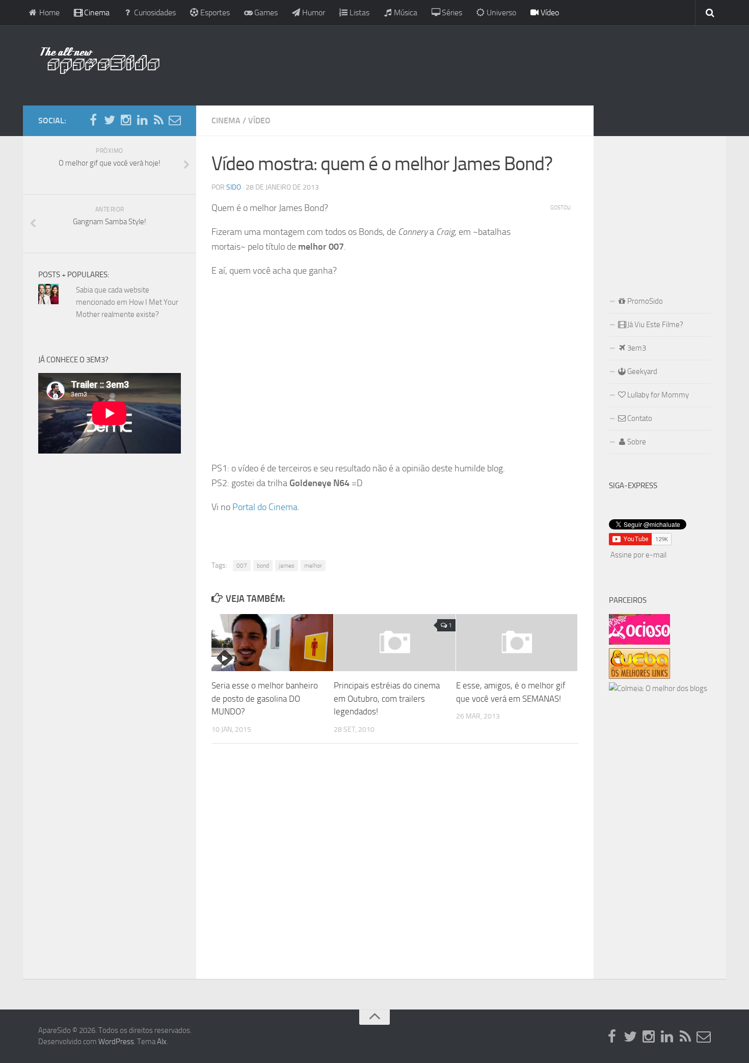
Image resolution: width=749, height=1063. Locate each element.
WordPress (116, 1041)
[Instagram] (126, 120)
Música (404, 12)
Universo (500, 12)
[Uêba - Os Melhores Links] (639, 676)
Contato (639, 418)
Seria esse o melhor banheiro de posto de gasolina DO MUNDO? (264, 698)
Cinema (96, 12)
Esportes (214, 12)
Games (265, 12)
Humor (312, 12)
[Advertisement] (440, 64)
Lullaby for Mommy (657, 395)
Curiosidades (154, 12)
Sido (233, 187)
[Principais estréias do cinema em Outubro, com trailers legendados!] (395, 642)
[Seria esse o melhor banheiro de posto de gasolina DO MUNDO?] (272, 642)
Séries (451, 12)
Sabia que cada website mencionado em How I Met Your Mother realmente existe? (127, 302)
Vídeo (549, 12)
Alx (162, 1041)
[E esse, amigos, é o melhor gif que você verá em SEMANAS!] (517, 642)
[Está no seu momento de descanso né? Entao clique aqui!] (639, 642)
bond (263, 565)
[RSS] (158, 120)
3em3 (636, 348)
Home (48, 12)
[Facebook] (93, 120)
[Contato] (175, 120)
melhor (313, 565)
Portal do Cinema (265, 507)
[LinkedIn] (142, 120)
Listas (358, 12)
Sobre (636, 441)
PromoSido (644, 301)
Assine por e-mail (638, 555)
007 (241, 565)
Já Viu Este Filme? (654, 324)
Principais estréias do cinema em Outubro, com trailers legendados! (387, 698)
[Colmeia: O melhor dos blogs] (658, 688)
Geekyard (641, 371)
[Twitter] (109, 120)
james (287, 565)
